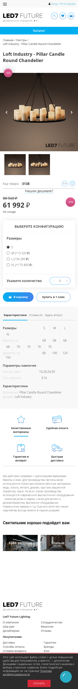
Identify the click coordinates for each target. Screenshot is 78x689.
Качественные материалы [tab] (21, 430)
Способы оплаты (14, 646)
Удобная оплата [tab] (57, 428)
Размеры (14, 238)
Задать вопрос (54, 315)
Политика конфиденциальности (27, 672)
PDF (65, 183)
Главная (8, 40)
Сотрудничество (51, 622)
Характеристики (15, 315)
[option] (39, 112)
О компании (11, 622)
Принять (39, 683)
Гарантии (50, 642)
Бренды (49, 646)
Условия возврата (14, 651)
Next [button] (71, 115)
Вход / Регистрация (63, 4)
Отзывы (46, 630)
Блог (47, 651)
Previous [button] (6, 115)
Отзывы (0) (35, 315)
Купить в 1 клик (53, 297)
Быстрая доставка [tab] (57, 458)
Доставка (9, 642)
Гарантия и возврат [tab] (21, 458)
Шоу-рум (8, 626)
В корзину (21, 297)
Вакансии (47, 626)
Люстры (21, 40)
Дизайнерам (11, 630)
